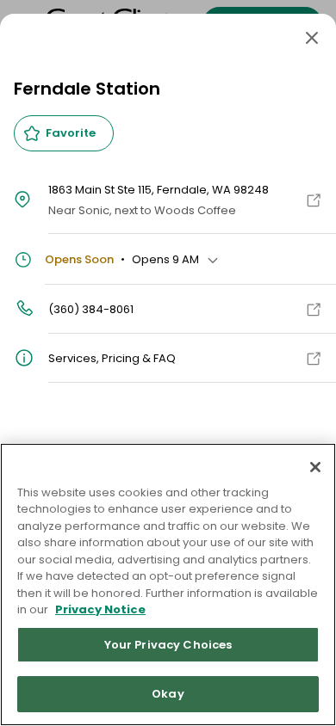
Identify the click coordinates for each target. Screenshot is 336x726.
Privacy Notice (100, 609)
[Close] (312, 38)
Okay (168, 694)
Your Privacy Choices (168, 645)
